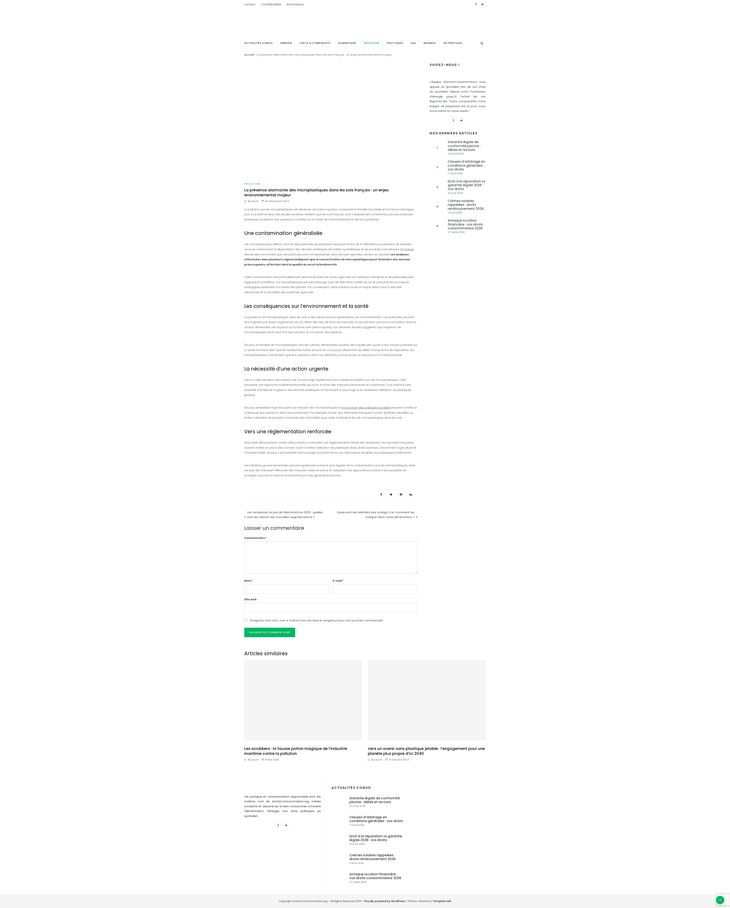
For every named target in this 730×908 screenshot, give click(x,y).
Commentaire (254, 538)
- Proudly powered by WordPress (384, 901)
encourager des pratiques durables (365, 408)
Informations (295, 4)
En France (407, 249)
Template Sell (441, 901)
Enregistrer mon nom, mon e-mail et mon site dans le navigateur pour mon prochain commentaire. (316, 620)
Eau (413, 43)
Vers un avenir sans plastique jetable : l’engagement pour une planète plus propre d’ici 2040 (426, 751)
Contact (250, 4)
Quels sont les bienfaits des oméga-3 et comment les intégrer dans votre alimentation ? (375, 514)
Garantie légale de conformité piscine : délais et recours (464, 146)
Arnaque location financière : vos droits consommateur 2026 (465, 224)
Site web (250, 599)
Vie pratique (452, 43)
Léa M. (255, 201)
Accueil (249, 55)
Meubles (430, 43)
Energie (286, 43)
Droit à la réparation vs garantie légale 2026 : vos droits (466, 185)
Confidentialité (271, 4)
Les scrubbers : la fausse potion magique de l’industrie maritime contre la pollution (295, 751)
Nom (248, 581)
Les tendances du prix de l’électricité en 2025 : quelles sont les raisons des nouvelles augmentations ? (285, 514)
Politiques (395, 43)
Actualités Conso (258, 43)
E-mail (338, 581)
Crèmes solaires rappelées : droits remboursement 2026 (466, 205)
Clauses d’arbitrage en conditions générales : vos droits (466, 165)
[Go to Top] (720, 900)
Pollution (371, 43)
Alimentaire (347, 43)
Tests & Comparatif (314, 43)
